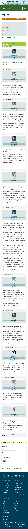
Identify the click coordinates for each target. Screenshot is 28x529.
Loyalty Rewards (19, 494)
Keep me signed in (8, 458)
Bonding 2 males (6, 8)
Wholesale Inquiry (7, 490)
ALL (4, 501)
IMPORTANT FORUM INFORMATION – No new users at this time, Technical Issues (14, 19)
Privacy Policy (7, 524)
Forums (4, 24)
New (4, 503)
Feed (4, 508)
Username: (5, 446)
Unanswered (5, 27)
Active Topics (5, 30)
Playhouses (6, 510)
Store (20, 526)
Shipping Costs (19, 492)
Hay (4, 505)
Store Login (18, 487)
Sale (4, 514)
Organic (16, 510)
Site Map (5, 492)
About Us (5, 483)
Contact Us (6, 485)
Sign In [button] (25, 1)
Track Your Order (19, 489)
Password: (5, 452)
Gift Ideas (5, 519)
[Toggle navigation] (24, 8)
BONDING (8, 38)
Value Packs (6, 512)
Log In (4, 461)
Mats (15, 505)
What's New (5, 34)
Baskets (16, 503)
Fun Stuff (5, 517)
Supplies (16, 508)
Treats (15, 501)
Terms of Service (20, 524)
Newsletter (6, 488)
